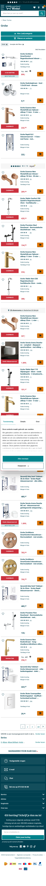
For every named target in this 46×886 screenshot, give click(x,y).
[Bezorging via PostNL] (6, 864)
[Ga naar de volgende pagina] (43, 726)
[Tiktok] (34, 846)
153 (38, 727)
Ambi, (21, 742)
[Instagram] (31, 846)
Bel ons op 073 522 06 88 (19, 787)
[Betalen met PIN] (35, 863)
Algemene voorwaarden (24, 855)
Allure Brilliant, (13, 742)
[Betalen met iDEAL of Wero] (12, 863)
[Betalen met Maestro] (24, 863)
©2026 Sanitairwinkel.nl (8, 855)
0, (1, 742)
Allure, (5, 742)
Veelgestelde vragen (17, 761)
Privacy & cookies (38, 855)
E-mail (11, 769)
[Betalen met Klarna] (20, 868)
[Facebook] (21, 846)
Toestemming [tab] (8, 421)
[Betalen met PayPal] (40, 864)
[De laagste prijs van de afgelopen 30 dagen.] (30, 71)
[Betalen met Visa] (19, 863)
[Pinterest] (27, 846)
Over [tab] (38, 421)
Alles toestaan (23, 459)
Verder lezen (40, 734)
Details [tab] (23, 421)
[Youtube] (24, 846)
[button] (3, 55)
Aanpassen (22, 466)
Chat (11, 778)
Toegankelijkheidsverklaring (23, 858)
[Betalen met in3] (25, 868)
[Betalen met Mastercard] (30, 863)
